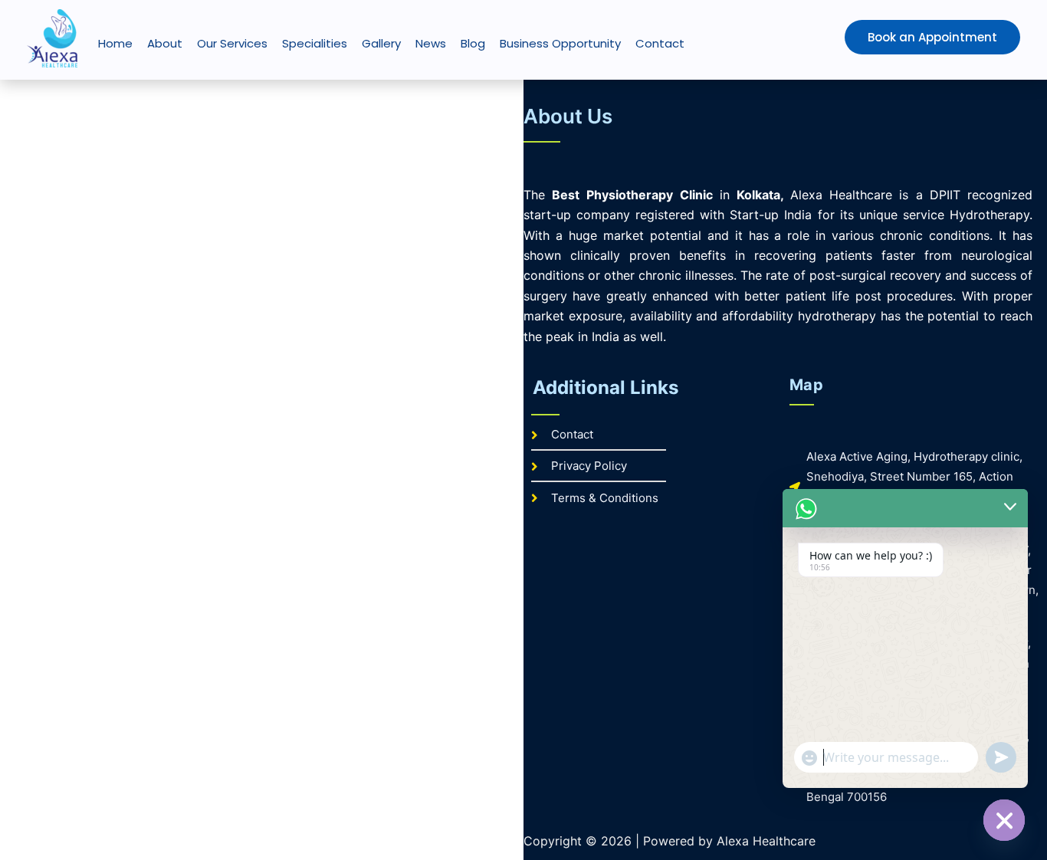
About (164, 43)
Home (115, 43)
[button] (900, 37)
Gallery (381, 43)
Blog (473, 43)
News (430, 43)
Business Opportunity (560, 43)
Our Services (232, 43)
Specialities (314, 43)
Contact (659, 43)
